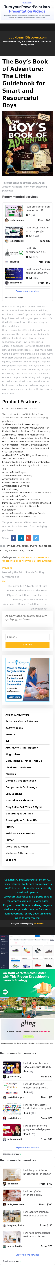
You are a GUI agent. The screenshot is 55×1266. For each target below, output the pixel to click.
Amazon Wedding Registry (17, 475)
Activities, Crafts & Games (33, 557)
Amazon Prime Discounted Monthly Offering (26, 492)
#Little (3, 550)
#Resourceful (16, 550)
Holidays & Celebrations (20, 833)
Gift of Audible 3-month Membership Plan (25, 438)
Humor (10, 840)
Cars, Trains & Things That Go (24, 760)
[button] (27, 54)
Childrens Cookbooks (18, 767)
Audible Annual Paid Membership (20, 424)
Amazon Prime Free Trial (15, 479)
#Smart (29, 550)
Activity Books (14, 728)
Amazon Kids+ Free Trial (15, 496)
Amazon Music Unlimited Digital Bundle (24, 513)
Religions (11, 859)
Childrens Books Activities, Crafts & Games (27, 560)
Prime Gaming (10, 489)
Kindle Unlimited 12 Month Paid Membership (26, 448)
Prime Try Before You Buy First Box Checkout (26, 502)
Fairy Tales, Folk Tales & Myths (24, 807)
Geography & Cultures (19, 813)
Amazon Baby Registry (15, 472)
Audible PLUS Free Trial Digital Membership (25, 455)
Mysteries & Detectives (20, 853)
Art (7, 741)
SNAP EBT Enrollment (13, 451)
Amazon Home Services (15, 485)
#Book (25, 545)
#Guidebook (44, 545)
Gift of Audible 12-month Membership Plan (25, 427)
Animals (10, 734)
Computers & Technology (21, 787)
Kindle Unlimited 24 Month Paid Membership (26, 431)
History (10, 826)
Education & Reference (19, 800)
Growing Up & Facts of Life (21, 820)
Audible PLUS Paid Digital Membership (23, 434)
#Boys (33, 545)
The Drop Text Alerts (13, 458)
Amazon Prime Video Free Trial (19, 516)
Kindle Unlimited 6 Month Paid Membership (26, 462)
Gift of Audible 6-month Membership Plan (25, 441)
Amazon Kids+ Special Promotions (21, 499)
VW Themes (38, 924)
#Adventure (13, 545)
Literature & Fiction (17, 846)
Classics (11, 774)
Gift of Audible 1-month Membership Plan (25, 444)
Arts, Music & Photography (22, 747)
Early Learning (14, 793)
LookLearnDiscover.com (28, 37)
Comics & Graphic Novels (21, 780)
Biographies (13, 754)
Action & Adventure (17, 714)
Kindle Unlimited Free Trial (16, 482)
